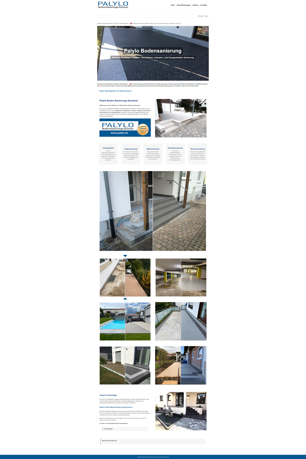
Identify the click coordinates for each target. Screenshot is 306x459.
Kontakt (167, 457)
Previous (200, 16)
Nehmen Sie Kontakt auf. (109, 440)
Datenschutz (162, 457)
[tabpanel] (153, 266)
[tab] (115, 90)
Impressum (156, 457)
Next (206, 16)
